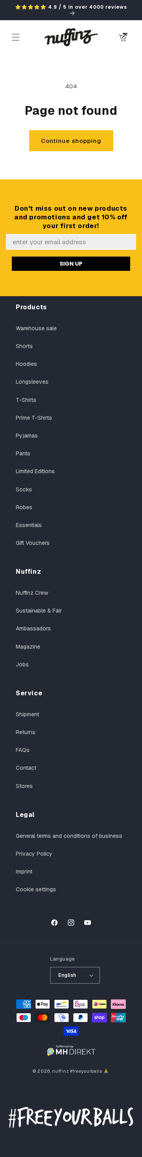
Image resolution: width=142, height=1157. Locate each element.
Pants (23, 453)
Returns (26, 732)
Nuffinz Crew (32, 592)
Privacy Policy (34, 853)
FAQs (23, 750)
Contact (26, 767)
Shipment (27, 714)
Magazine (28, 646)
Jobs (22, 664)
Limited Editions (35, 471)
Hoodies (26, 363)
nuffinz (60, 1071)
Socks (24, 489)
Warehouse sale (36, 328)
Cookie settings (36, 889)
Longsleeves (32, 381)
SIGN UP (71, 264)
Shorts (24, 346)
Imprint (24, 871)
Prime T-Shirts (34, 417)
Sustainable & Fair (39, 610)
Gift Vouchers (33, 542)
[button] (15, 37)
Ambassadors (33, 628)
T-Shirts (26, 399)
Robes (24, 507)
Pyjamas (27, 435)
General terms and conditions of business (69, 835)
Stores (24, 786)
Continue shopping (71, 141)
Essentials (29, 525)
